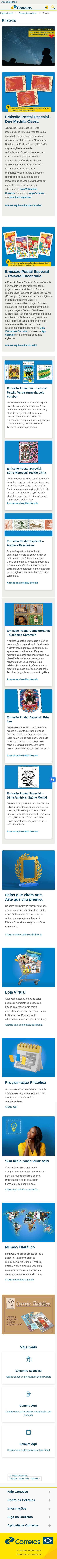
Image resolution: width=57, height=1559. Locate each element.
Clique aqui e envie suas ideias (21, 1189)
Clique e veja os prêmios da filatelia (23, 934)
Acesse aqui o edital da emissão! (23, 205)
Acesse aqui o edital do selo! (21, 345)
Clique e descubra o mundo (19, 1279)
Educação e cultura (28, 13)
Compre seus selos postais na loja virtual (28, 1450)
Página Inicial (6, 13)
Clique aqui (11, 1107)
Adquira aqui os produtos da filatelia (23, 1025)
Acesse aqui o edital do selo (22, 503)
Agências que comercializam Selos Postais (28, 1377)
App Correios (36, 193)
